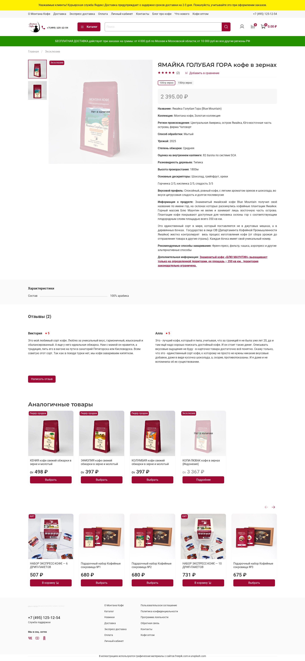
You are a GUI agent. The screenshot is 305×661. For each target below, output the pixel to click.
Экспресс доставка (82, 14)
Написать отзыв (42, 379)
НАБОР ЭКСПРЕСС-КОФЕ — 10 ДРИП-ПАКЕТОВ (202, 565)
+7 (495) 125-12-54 (265, 14)
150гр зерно (185, 82)
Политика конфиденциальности (159, 611)
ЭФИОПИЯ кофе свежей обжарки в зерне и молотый (99, 462)
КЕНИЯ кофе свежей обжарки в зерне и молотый (50, 462)
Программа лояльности (154, 617)
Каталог (92, 26)
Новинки (109, 617)
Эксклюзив (52, 51)
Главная (33, 51)
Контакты (142, 14)
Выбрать (51, 479)
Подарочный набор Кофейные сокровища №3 (253, 565)
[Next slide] (145, 112)
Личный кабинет (122, 14)
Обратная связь (150, 623)
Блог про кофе (161, 14)
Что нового (182, 14)
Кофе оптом (200, 14)
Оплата (103, 14)
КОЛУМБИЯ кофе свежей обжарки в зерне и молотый (150, 462)
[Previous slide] (55, 112)
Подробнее (203, 479)
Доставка (59, 14)
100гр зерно (167, 82)
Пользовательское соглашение (159, 605)
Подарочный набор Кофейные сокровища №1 (101, 565)
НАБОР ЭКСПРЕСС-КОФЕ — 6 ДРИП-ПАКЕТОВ (49, 565)
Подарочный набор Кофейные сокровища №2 (151, 565)
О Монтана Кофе (39, 14)
